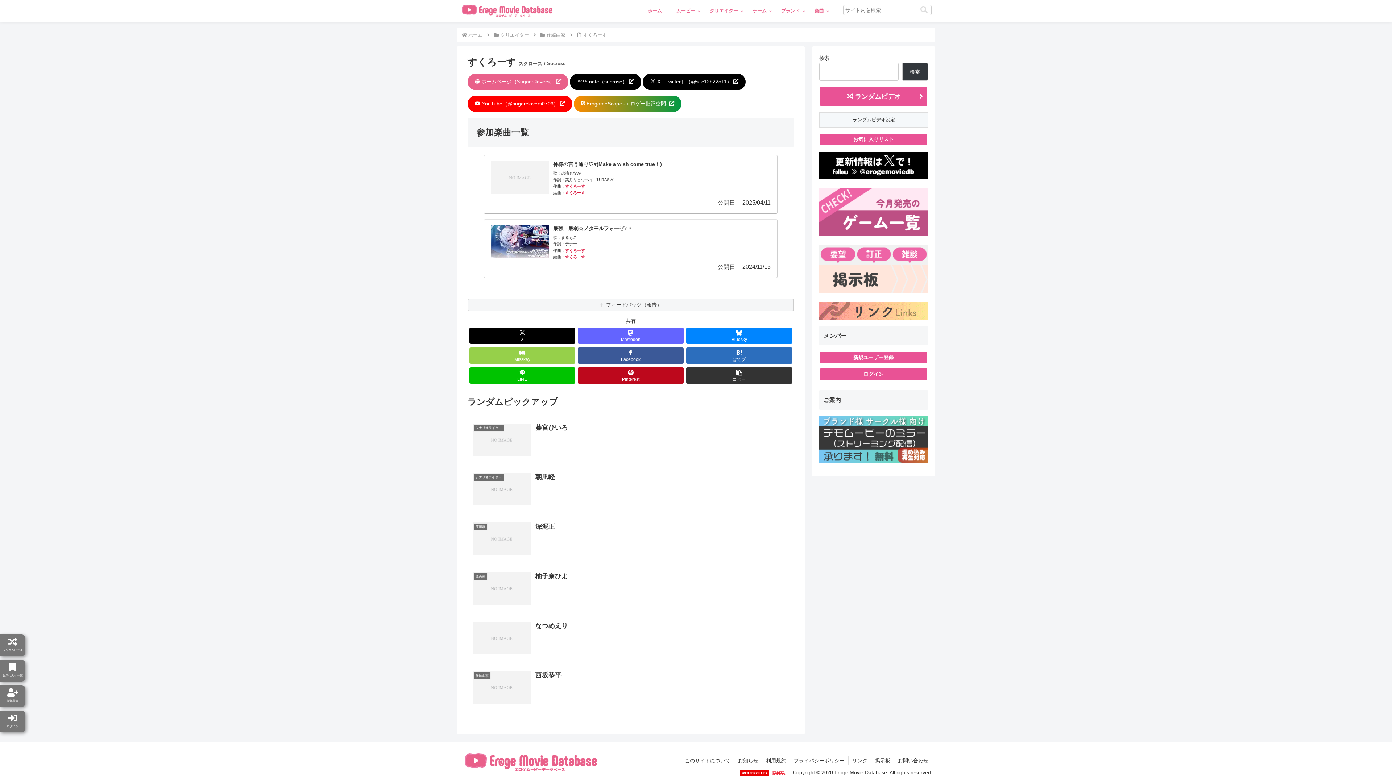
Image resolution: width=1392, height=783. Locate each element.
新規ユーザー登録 (873, 357)
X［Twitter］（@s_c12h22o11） (694, 81)
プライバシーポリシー (819, 760)
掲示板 (882, 760)
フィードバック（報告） (634, 305)
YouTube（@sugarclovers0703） (520, 104)
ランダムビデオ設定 (874, 119)
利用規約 (776, 760)
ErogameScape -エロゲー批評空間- (627, 104)
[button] (924, 10)
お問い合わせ (913, 760)
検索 (824, 58)
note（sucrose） (608, 81)
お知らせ (748, 760)
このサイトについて (707, 760)
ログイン (873, 374)
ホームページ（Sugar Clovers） (518, 81)
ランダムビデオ (877, 96)
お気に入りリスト (873, 139)
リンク (859, 760)
